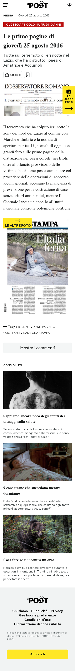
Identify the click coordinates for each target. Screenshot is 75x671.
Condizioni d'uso (37, 619)
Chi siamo (20, 611)
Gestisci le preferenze (37, 615)
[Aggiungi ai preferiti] (27, 74)
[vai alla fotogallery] (37, 267)
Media (8, 15)
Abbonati (37, 654)
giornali (23, 327)
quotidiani (11, 333)
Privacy (57, 611)
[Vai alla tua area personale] (69, 4)
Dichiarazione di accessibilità (37, 624)
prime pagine (42, 327)
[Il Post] (37, 4)
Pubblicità (39, 611)
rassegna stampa (36, 333)
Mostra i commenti (37, 347)
